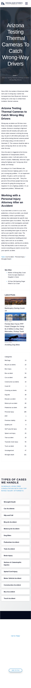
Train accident (15, 437)
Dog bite (15, 395)
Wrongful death (15, 454)
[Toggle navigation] (26, 3)
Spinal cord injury (15, 433)
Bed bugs (15, 360)
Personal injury (15, 412)
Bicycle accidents (15, 364)
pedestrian (4, 213)
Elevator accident (15, 399)
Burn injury (15, 369)
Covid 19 (15, 386)
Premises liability (15, 420)
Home (14, 75)
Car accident (15, 377)
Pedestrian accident (15, 407)
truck (24, 210)
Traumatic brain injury (15, 442)
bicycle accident (15, 213)
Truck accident (15, 446)
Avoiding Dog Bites (12, 345)
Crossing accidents (15, 390)
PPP (15, 416)
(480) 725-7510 (15, 670)
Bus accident (15, 373)
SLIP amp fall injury (15, 429)
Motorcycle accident (15, 403)
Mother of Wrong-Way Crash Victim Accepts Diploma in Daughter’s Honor (17, 275)
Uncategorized (15, 450)
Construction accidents (15, 382)
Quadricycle (15, 424)
